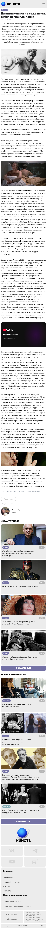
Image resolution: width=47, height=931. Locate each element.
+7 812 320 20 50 (12, 915)
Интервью (6, 806)
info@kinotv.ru (12, 919)
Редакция (8, 871)
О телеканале (9, 878)
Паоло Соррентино (13, 492)
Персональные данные (15, 895)
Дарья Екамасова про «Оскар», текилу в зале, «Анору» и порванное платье (21, 811)
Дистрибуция (9, 886)
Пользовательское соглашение (17, 906)
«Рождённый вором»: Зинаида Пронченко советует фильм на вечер (19, 658)
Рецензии (6, 701)
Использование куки (12, 902)
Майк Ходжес (26, 492)
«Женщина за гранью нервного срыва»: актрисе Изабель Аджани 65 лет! (18, 623)
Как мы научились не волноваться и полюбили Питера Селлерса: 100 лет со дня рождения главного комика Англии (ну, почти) (21, 777)
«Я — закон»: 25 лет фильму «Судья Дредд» (20, 586)
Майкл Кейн (36, 492)
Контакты (7, 891)
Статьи (4, 10)
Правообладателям (11, 882)
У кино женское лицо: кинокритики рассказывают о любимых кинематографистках (16, 742)
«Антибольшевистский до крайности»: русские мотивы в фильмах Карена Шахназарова (18, 553)
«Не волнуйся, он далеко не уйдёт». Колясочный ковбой (17, 705)
